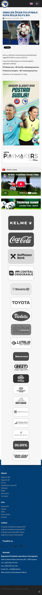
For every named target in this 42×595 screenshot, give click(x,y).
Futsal (3, 482)
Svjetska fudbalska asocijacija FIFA (13, 529)
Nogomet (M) (5, 477)
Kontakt (4, 517)
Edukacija (4, 488)
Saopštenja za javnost (9, 485)
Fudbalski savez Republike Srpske (12, 532)
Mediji (3, 490)
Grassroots (5, 493)
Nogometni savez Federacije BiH (12, 535)
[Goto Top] (39, 591)
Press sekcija (5, 514)
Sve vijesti (4, 496)
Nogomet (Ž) (5, 480)
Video (3, 511)
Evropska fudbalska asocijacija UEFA (13, 527)
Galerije (3, 509)
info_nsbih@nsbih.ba (12, 569)
